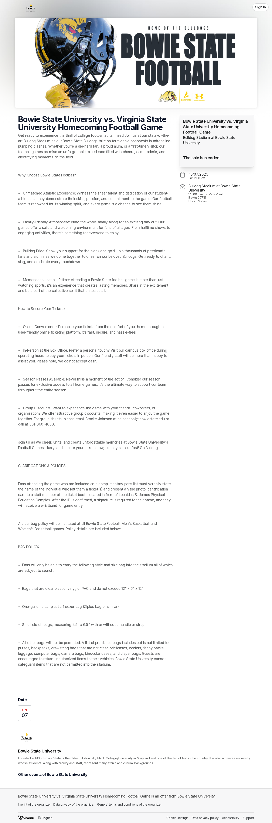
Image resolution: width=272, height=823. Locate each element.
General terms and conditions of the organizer (129, 804)
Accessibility (230, 818)
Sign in (260, 7)
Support (248, 818)
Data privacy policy (205, 818)
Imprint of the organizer (34, 804)
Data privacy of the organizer (74, 804)
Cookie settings (177, 818)
